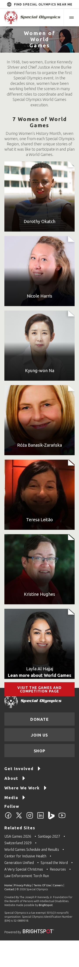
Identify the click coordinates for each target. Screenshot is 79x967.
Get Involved (19, 768)
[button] (71, 17)
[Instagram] (30, 818)
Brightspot (46, 904)
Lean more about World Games (39, 675)
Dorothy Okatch (39, 221)
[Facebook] (8, 818)
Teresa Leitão (39, 519)
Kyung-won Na (39, 370)
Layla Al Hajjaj (39, 668)
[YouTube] (62, 818)
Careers (58, 885)
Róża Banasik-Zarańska (39, 445)
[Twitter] (19, 818)
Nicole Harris (39, 295)
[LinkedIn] (40, 818)
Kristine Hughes (39, 594)
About (11, 778)
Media (11, 797)
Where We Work (22, 788)
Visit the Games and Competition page (39, 689)
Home (8, 885)
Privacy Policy (22, 885)
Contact (9, 889)
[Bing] (51, 818)
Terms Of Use (42, 885)
